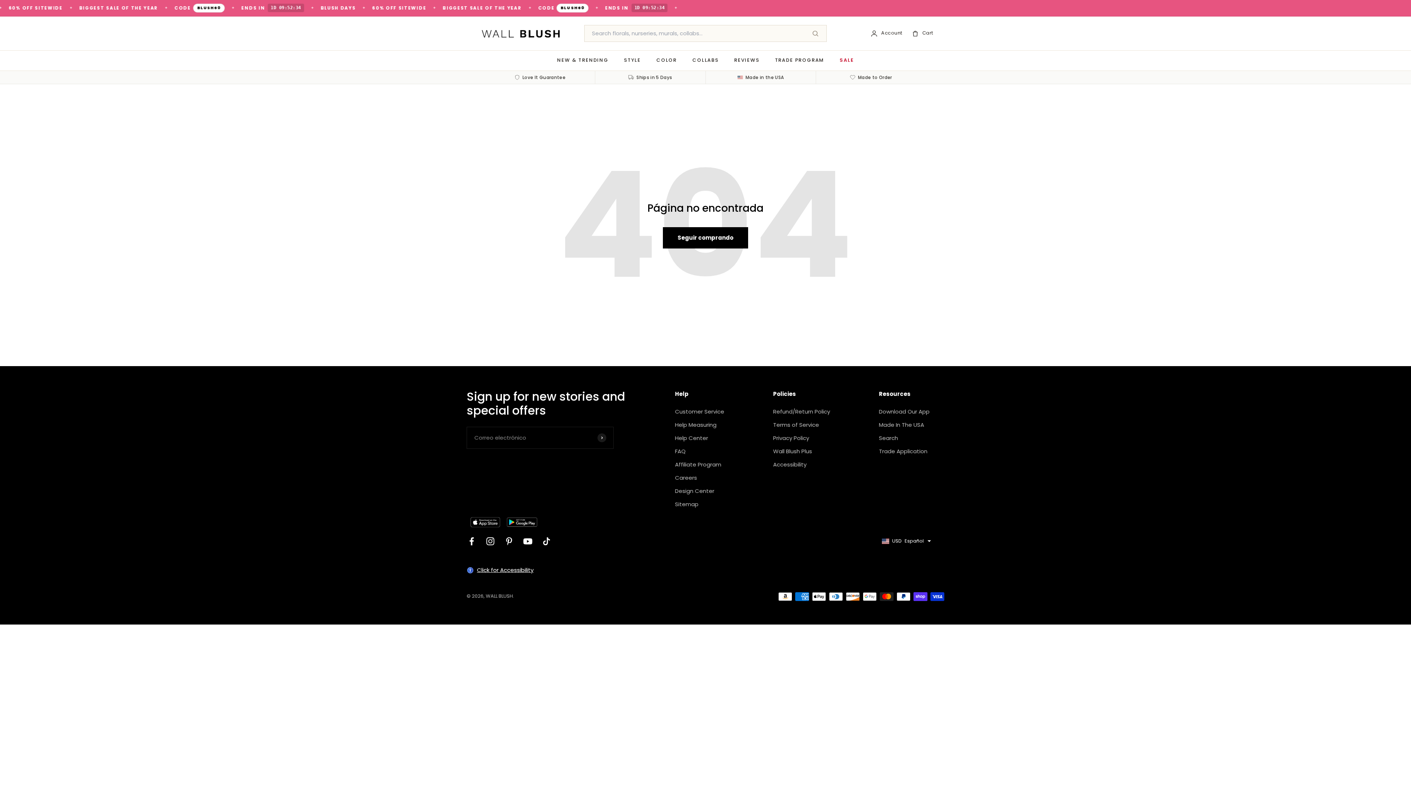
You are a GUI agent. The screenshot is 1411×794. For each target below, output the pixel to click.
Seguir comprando (705, 238)
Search (888, 438)
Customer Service (699, 411)
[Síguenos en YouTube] (528, 541)
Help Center (691, 438)
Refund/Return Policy (801, 411)
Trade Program (800, 60)
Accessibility (790, 464)
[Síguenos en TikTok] (547, 541)
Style (632, 60)
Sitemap (687, 504)
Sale (847, 60)
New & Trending (582, 60)
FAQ (680, 451)
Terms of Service (796, 425)
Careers (686, 478)
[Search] (815, 33)
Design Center (694, 491)
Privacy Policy (791, 438)
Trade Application (903, 451)
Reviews (747, 60)
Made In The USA (901, 425)
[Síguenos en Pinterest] (509, 541)
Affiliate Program (698, 464)
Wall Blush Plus (792, 451)
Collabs (705, 60)
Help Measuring (696, 425)
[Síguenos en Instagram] (490, 541)
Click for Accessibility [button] (505, 570)
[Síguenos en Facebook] (472, 541)
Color (666, 60)
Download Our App (904, 411)
